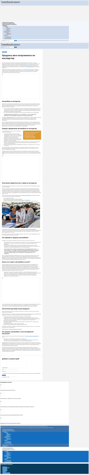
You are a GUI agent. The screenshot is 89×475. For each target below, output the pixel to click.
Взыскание (8, 30)
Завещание (8, 33)
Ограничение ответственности (7, 444)
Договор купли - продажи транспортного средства (11, 329)
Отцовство (6, 34)
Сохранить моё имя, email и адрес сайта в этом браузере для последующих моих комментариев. (21, 373)
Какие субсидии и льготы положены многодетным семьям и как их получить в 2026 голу (17, 406)
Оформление (9, 28)
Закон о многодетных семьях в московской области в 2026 (11, 414)
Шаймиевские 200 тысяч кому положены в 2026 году (10, 423)
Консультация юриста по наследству (9, 24)
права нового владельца (26, 195)
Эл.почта (4, 371)
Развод (6, 35)
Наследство (7, 32)
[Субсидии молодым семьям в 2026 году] (2, 387)
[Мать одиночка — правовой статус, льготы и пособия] (2, 395)
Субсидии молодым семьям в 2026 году (7, 390)
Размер (8, 29)
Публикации (4, 25)
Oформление (4, 52)
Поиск (15, 40)
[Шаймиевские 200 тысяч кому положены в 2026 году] (2, 420)
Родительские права (8, 38)
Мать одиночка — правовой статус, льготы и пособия (10, 398)
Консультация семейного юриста (8, 23)
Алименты (6, 26)
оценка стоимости (32, 229)
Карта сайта (4, 446)
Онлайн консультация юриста (8, 22)
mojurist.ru (2, 426)
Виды (7, 27)
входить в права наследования (31, 336)
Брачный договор (7, 31)
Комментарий (4, 367)
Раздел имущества (8, 37)
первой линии (9, 117)
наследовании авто (30, 66)
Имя (3, 369)
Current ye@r (4, 377)
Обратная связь (5, 445)
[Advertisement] (44, 13)
